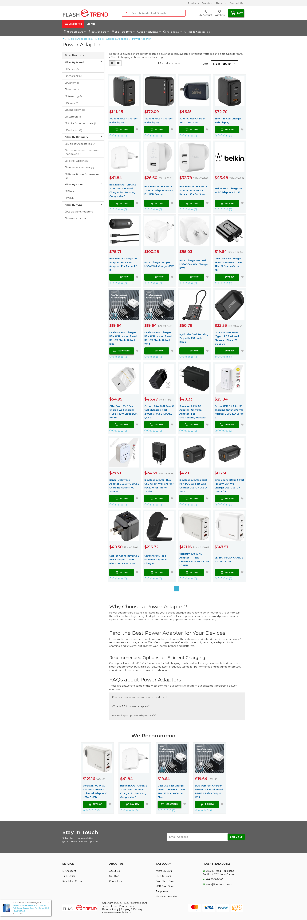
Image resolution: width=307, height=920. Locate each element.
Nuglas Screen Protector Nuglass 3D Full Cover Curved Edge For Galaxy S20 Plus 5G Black (31, 908)
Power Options (78, 160)
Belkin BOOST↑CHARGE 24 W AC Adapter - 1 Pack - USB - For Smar (193, 190)
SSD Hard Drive (123, 32)
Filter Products (74, 55)
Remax (73, 89)
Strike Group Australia (82, 123)
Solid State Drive (165, 881)
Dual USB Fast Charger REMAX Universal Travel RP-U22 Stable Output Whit (158, 338)
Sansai (73, 103)
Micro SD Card (75, 32)
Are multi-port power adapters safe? (134, 715)
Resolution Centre (72, 881)
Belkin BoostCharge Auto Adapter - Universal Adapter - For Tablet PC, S (124, 264)
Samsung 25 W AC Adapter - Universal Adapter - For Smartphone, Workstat (192, 412)
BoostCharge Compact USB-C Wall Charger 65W (159, 264)
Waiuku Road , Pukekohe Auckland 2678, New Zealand (219, 872)
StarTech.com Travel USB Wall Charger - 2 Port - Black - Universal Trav (124, 559)
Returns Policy (110, 909)
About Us (221, 3)
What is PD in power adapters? (131, 706)
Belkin (73, 69)
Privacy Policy (126, 906)
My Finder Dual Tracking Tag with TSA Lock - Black (193, 338)
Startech (74, 116)
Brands (206, 3)
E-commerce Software (111, 913)
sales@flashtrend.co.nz (219, 884)
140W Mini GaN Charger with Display (158, 120)
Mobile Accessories (199, 32)
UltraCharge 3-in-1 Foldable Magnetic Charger (155, 559)
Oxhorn (73, 82)
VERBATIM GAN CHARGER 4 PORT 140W (229, 559)
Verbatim (74, 130)
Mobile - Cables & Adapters (111, 38)
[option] (97, 778)
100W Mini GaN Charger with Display (123, 120)
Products (193, 3)
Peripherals (173, 32)
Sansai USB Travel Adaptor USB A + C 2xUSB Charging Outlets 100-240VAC (124, 486)
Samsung (74, 96)
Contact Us (236, 3)
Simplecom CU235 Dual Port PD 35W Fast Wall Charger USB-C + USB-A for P (193, 486)
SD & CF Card (98, 32)
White (71, 198)
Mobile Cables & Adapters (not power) (82, 152)
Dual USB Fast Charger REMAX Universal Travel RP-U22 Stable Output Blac (123, 338)
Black (70, 191)
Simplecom (76, 109)
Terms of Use (109, 906)
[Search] (126, 13)
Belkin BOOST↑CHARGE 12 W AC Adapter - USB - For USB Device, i (158, 190)
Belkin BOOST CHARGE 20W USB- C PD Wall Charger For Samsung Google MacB (122, 190)
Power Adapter (141, 38)
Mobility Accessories (81, 143)
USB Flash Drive (149, 32)
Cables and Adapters (80, 211)
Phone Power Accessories (82, 176)
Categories (75, 23)
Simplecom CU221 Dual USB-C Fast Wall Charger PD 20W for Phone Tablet (158, 486)
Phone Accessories (80, 167)
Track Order (68, 876)
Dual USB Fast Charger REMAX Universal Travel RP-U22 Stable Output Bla (228, 264)
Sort (205, 63)
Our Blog (114, 876)
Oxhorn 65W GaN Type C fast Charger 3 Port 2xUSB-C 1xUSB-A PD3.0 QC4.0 (159, 412)
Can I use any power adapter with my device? (139, 697)
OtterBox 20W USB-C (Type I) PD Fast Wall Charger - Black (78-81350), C (227, 338)
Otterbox (74, 75)
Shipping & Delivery (131, 909)
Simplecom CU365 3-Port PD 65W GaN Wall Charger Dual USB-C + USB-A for (229, 486)
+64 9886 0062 (214, 879)
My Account (69, 870)
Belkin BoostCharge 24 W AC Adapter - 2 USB (228, 190)
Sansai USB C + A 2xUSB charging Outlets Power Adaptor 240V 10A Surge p (229, 412)
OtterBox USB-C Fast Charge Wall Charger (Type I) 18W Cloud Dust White (123, 412)
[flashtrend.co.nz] (85, 13)
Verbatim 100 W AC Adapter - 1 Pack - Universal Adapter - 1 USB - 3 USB (194, 559)
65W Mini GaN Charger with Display (228, 120)
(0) (125, 135)
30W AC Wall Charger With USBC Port (192, 120)
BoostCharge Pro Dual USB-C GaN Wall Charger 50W (193, 264)
